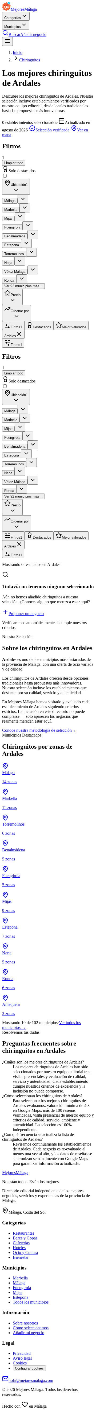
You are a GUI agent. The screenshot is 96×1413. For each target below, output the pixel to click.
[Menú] (7, 41)
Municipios (12, 27)
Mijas (8, 218)
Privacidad (22, 1353)
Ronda (9, 280)
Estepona (11, 245)
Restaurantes (23, 1233)
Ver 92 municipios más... (23, 286)
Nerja (8, 263)
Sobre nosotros (25, 1323)
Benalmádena (14, 236)
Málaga (9, 201)
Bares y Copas (25, 1238)
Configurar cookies (29, 1368)
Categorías (12, 18)
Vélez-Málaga (14, 272)
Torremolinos (14, 254)
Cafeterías (21, 1243)
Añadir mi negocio (28, 1332)
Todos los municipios (31, 1302)
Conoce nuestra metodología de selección (39, 730)
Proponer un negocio (26, 613)
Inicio (17, 52)
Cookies (20, 1363)
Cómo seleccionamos (31, 1328)
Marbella (10, 210)
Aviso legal (22, 1358)
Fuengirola (12, 227)
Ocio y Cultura (25, 1252)
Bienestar (21, 1257)
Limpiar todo (13, 163)
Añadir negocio (33, 34)
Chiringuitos (29, 60)
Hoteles (19, 1247)
